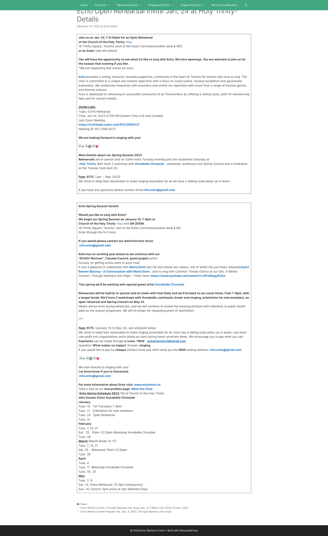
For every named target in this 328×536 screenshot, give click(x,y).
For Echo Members (226, 5)
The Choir (100, 5)
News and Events (127, 5)
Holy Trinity (87, 164)
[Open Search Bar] (246, 5)
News (84, 504)
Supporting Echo (191, 5)
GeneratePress (189, 530)
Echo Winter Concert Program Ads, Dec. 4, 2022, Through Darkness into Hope (126, 511)
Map (129, 42)
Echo (82, 76)
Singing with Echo (159, 5)
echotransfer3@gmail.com (166, 341)
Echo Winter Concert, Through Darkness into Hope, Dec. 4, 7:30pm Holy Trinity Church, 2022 (134, 507)
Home (83, 5)
